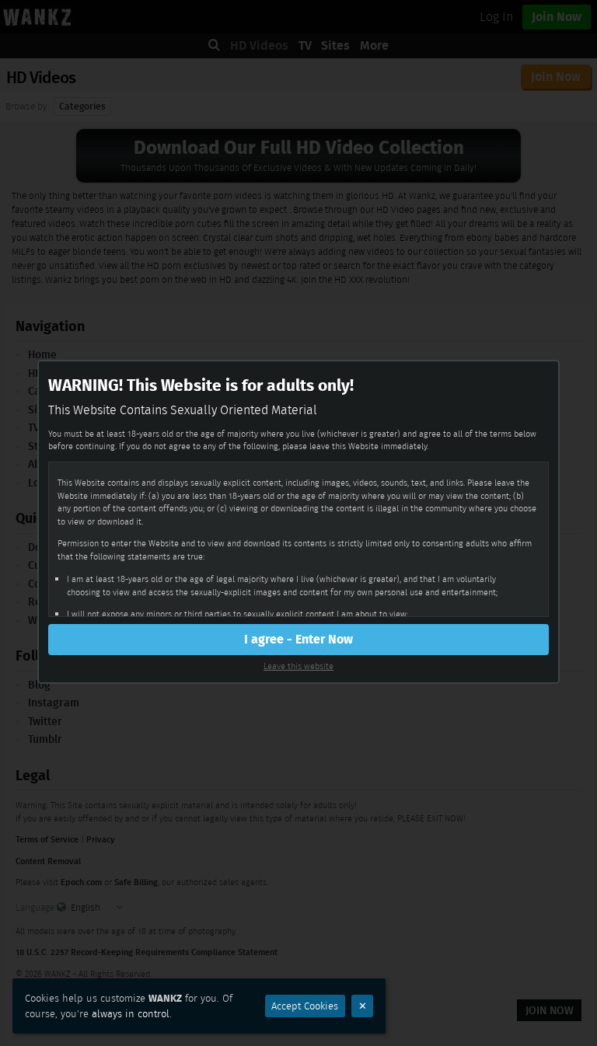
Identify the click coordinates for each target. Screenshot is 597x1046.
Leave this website (298, 666)
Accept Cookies (304, 1006)
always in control (130, 1013)
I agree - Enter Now (298, 639)
